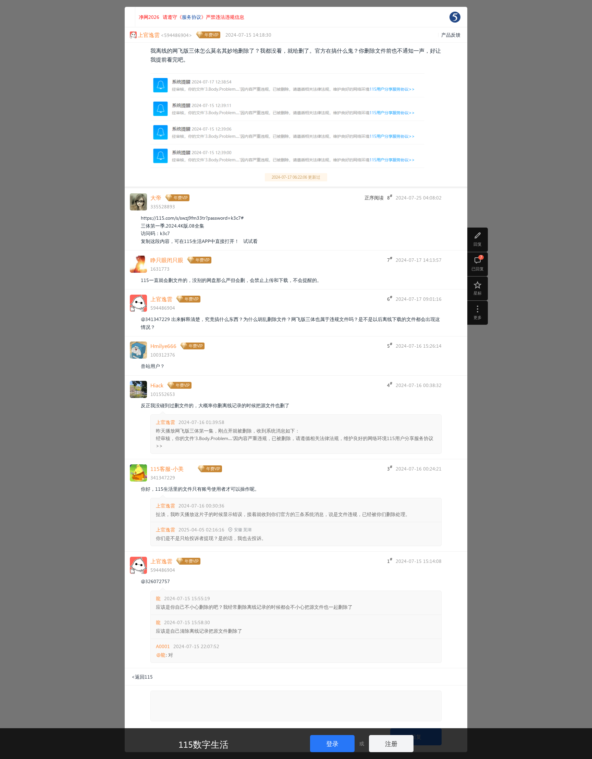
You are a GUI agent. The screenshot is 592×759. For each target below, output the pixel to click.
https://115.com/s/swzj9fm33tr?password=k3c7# (192, 218)
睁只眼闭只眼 (166, 259)
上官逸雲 (161, 299)
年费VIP (212, 34)
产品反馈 (450, 34)
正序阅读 (374, 197)
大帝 (155, 197)
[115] (454, 17)
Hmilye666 (163, 345)
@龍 (160, 655)
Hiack (156, 385)
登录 (332, 743)
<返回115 (142, 676)
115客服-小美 (167, 468)
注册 (391, 743)
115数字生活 (203, 744)
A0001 (163, 646)
